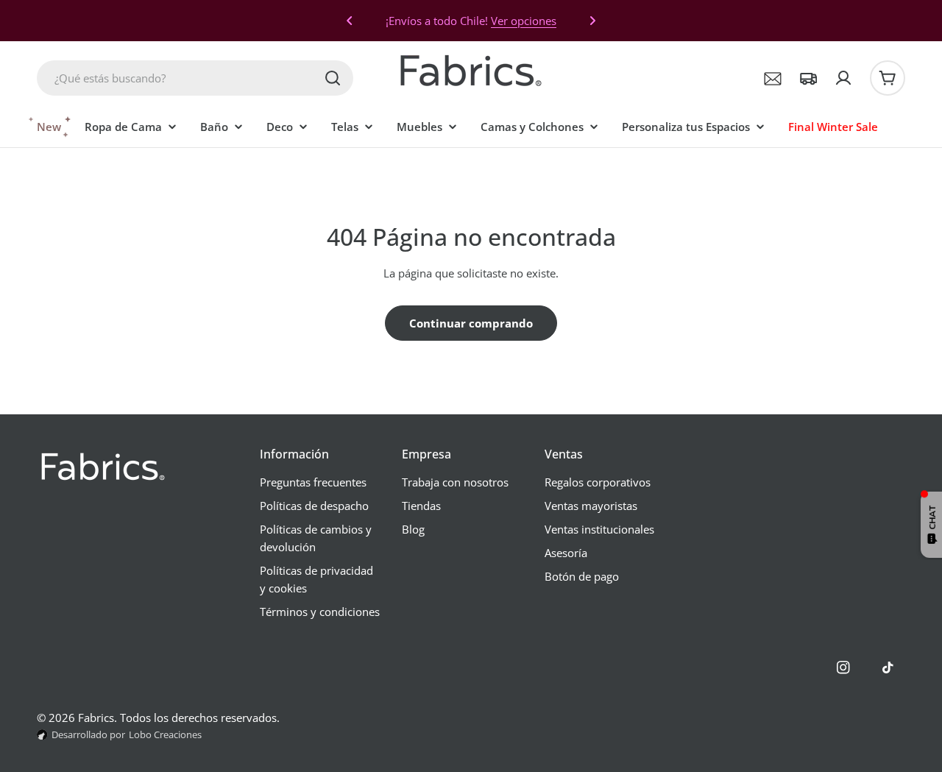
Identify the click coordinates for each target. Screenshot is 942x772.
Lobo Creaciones (165, 734)
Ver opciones (523, 20)
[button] (349, 20)
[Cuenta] (843, 78)
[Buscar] (332, 78)
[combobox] (195, 78)
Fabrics (96, 717)
